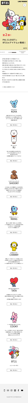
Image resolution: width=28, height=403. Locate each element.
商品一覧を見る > (14, 125)
